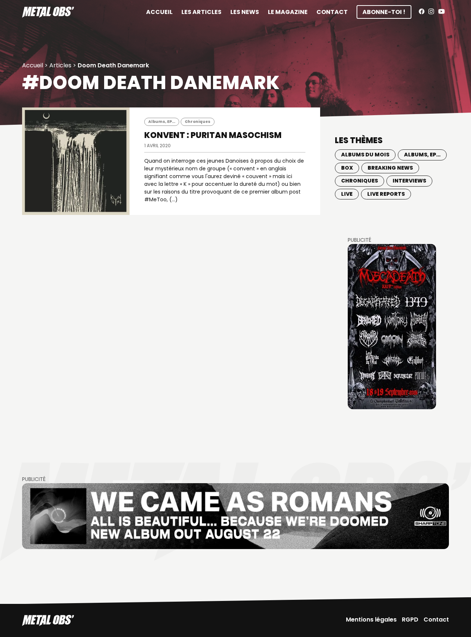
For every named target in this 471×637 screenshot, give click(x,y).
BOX (347, 167)
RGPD (410, 619)
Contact (332, 12)
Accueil (159, 12)
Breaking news (390, 167)
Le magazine (288, 12)
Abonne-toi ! (384, 12)
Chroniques (197, 121)
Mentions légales (371, 619)
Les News (244, 12)
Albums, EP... (161, 121)
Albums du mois (365, 154)
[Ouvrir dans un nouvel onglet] (392, 326)
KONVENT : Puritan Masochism (212, 135)
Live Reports (386, 194)
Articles (60, 65)
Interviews (409, 180)
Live (347, 194)
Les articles (201, 12)
